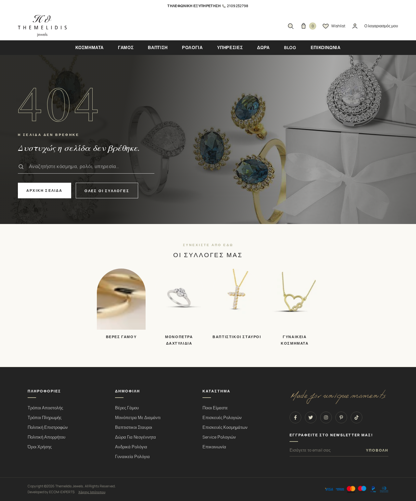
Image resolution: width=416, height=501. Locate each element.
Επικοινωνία (214, 447)
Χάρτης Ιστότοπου (91, 492)
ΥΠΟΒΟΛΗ (377, 450)
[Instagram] (326, 417)
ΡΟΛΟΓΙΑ (192, 47)
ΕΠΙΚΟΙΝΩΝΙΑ (326, 47)
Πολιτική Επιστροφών (48, 427)
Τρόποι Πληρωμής (44, 417)
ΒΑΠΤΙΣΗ (158, 47)
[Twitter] (311, 417)
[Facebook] (295, 417)
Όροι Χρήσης (40, 447)
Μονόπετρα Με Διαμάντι (138, 417)
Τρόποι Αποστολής (45, 408)
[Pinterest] (341, 417)
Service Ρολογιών (219, 437)
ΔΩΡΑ (263, 47)
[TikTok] (356, 417)
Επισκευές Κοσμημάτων (225, 427)
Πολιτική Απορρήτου (46, 437)
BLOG (290, 47)
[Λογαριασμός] (354, 26)
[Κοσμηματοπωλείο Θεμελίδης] (42, 26)
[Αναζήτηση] (290, 26)
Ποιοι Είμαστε (215, 408)
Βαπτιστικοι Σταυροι (133, 427)
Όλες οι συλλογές (106, 190)
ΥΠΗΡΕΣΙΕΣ (230, 47)
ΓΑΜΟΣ (126, 47)
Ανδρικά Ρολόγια (131, 447)
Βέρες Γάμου (127, 408)
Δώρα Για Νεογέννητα (135, 437)
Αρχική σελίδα (44, 190)
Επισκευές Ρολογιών (222, 417)
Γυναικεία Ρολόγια (132, 456)
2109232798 (237, 5)
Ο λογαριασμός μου (381, 26)
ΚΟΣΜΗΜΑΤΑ (89, 47)
